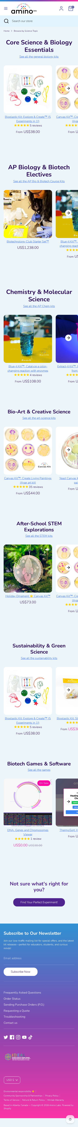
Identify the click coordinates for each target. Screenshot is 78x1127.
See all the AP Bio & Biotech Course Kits (39, 181)
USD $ (10, 1080)
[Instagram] (18, 1037)
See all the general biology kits (39, 57)
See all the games (39, 770)
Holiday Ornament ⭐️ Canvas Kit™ (27, 596)
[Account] (61, 7)
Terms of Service (11, 1100)
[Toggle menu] (5, 8)
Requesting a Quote (17, 1011)
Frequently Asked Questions (22, 993)
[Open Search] (6, 21)
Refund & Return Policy (33, 1100)
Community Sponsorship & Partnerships (23, 1095)
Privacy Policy (51, 1095)
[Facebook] (12, 1037)
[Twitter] (6, 1037)
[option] (26, 103)
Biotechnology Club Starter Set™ (28, 242)
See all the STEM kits (39, 536)
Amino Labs (55, 1105)
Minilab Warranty (55, 1100)
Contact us (10, 1023)
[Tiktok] (30, 1037)
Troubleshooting (14, 1017)
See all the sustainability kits (39, 658)
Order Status (12, 999)
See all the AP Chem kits (39, 306)
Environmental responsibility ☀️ (19, 1091)
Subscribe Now (20, 972)
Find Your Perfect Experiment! (39, 902)
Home (6, 31)
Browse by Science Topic (26, 31)
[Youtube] (24, 1037)
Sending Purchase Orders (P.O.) (24, 1005)
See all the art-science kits (39, 418)
